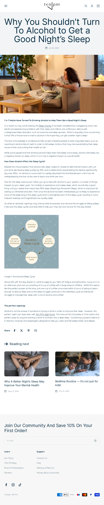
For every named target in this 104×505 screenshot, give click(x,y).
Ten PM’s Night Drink (45, 314)
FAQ (39, 463)
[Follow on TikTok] (20, 485)
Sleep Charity (45, 125)
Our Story (8, 458)
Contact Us (42, 458)
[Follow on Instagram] (13, 485)
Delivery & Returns (45, 468)
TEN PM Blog (10, 463)
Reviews (8, 472)
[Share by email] (35, 330)
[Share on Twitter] (21, 330)
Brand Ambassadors (14, 468)
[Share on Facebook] (14, 330)
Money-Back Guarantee (48, 472)
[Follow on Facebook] (6, 485)
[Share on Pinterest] (28, 330)
